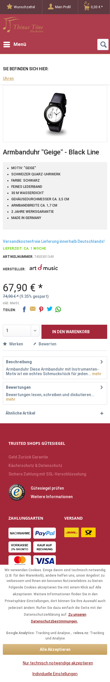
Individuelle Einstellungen (55, 674)
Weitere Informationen (52, 496)
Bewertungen (18, 387)
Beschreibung (19, 362)
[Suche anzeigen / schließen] (103, 44)
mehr (96, 373)
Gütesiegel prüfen (47, 488)
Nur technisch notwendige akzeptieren (58, 663)
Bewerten (47, 344)
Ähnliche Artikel (20, 413)
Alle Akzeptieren (55, 649)
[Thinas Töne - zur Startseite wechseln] (23, 26)
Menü (20, 44)
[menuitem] (24, 7)
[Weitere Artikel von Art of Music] (44, 271)
